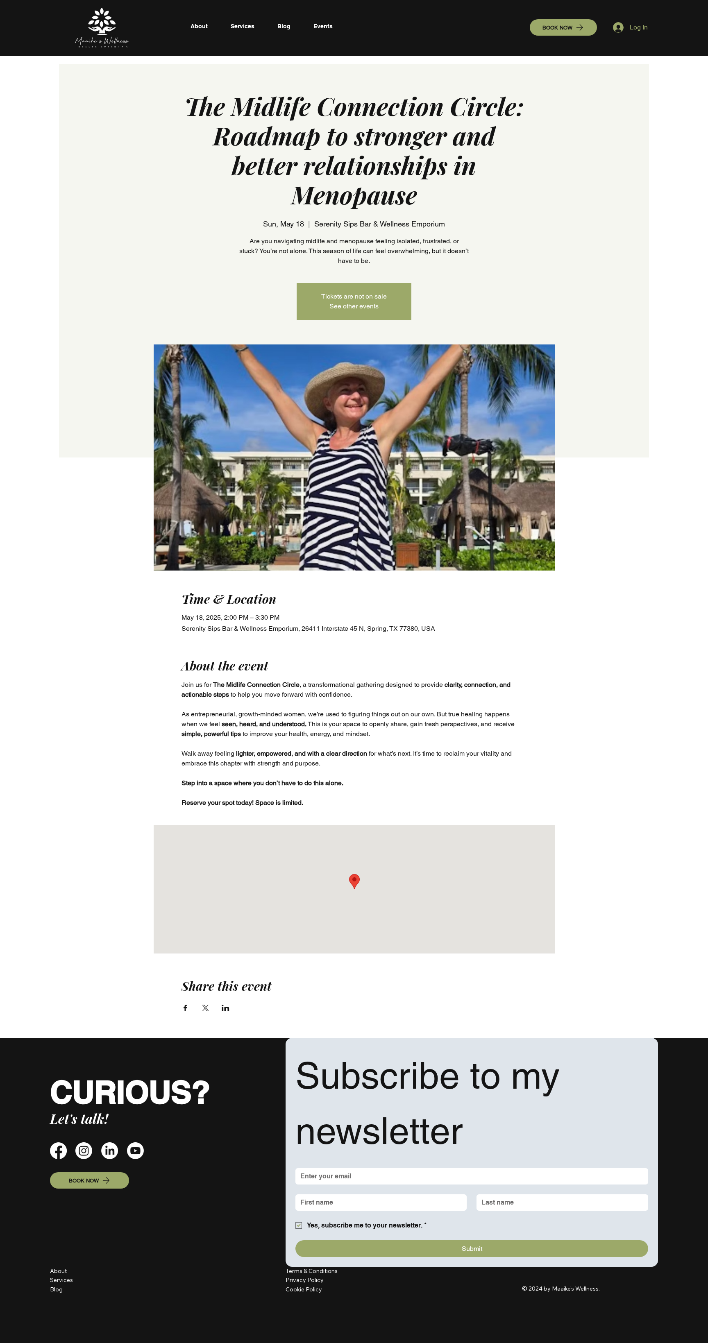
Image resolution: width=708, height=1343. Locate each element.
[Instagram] (83, 1150)
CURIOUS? (130, 1091)
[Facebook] (58, 1150)
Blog (56, 1289)
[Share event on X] (205, 1008)
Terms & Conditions (312, 1271)
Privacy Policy (305, 1280)
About (58, 1271)
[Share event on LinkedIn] (225, 1008)
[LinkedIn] (109, 1150)
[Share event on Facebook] (185, 1008)
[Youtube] (135, 1150)
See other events (354, 306)
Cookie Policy (304, 1289)
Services (61, 1280)
